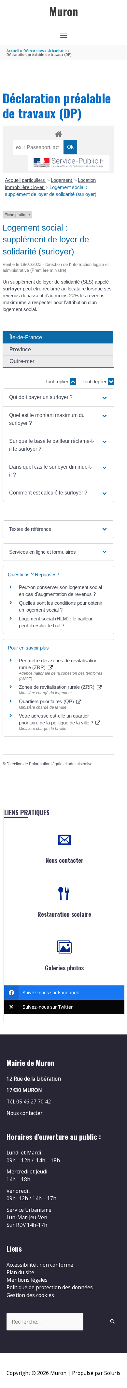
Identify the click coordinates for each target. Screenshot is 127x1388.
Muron (63, 11)
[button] (58, 397)
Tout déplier (95, 381)
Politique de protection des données (50, 1287)
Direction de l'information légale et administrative (49, 764)
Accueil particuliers (25, 180)
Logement (62, 180)
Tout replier (57, 381)
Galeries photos (64, 967)
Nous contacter (64, 860)
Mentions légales (27, 1279)
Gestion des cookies (30, 1295)
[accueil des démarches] (58, 133)
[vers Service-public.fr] (68, 163)
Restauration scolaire (64, 914)
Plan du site (20, 1272)
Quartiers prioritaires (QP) (47, 701)
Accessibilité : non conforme (40, 1264)
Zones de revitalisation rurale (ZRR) (57, 687)
